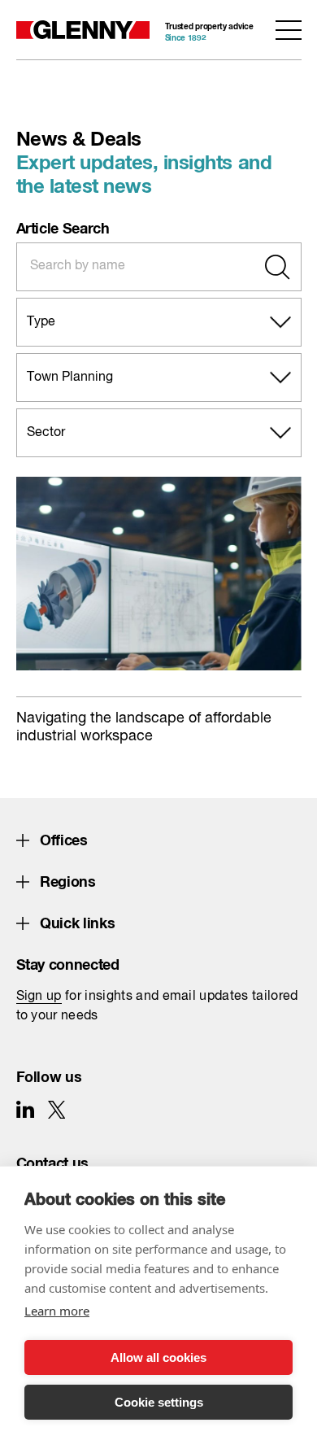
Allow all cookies (158, 1357)
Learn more (56, 1311)
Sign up (39, 996)
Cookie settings (159, 1402)
